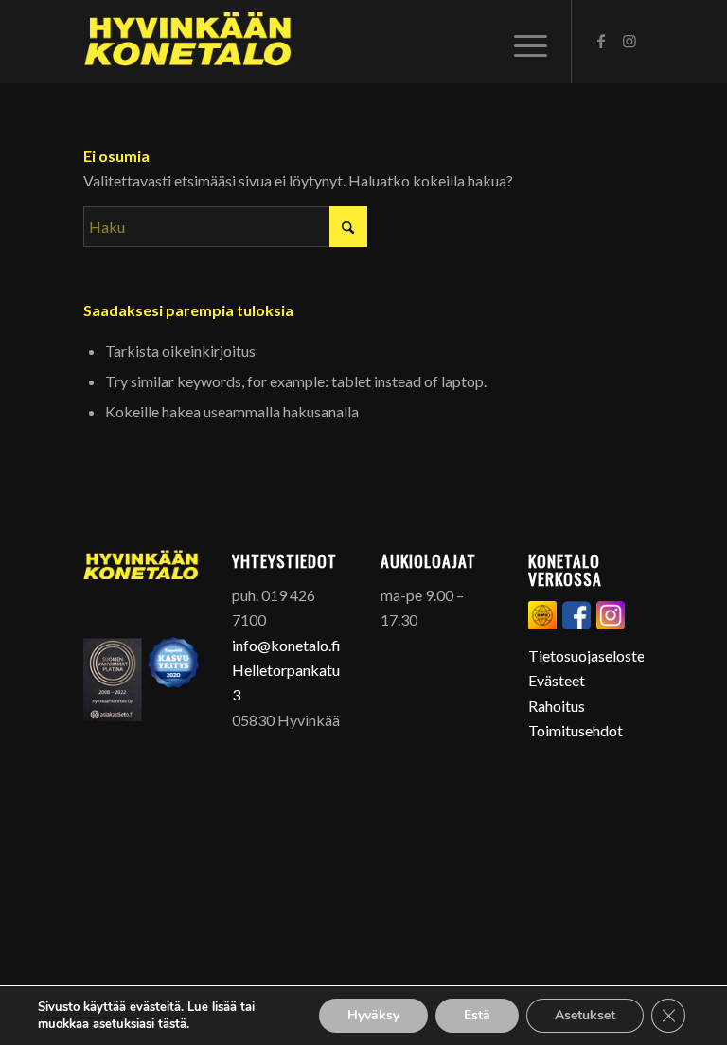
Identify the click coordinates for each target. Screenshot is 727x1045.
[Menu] (526, 41)
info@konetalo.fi (286, 645)
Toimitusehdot (575, 730)
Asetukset (585, 1015)
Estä (477, 1015)
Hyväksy (373, 1015)
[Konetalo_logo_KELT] (188, 41)
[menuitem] (526, 41)
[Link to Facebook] (601, 41)
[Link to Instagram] (629, 41)
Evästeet (556, 680)
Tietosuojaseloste (586, 655)
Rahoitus (556, 706)
